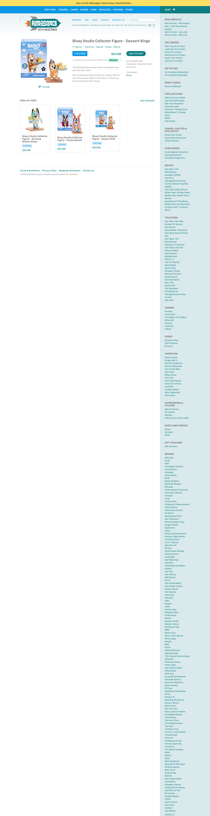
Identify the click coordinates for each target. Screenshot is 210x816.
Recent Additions (173, 86)
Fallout (168, 329)
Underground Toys (173, 741)
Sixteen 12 (170, 697)
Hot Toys (169, 571)
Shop (94, 20)
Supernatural (171, 277)
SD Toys (168, 688)
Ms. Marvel (170, 227)
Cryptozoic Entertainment (177, 504)
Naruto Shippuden (173, 366)
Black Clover (171, 375)
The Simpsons (171, 288)
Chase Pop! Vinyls (173, 135)
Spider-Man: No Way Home (177, 192)
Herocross (170, 805)
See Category (147, 101)
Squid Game (170, 265)
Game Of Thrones (173, 274)
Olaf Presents (171, 343)
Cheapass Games (173, 784)
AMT (167, 463)
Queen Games (171, 685)
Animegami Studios (174, 466)
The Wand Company (174, 749)
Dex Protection (172, 519)
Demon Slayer (171, 357)
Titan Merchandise (174, 723)
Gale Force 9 (170, 545)
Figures (63, 9)
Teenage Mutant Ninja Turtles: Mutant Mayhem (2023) (176, 184)
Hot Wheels (170, 811)
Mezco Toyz (170, 633)
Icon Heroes (170, 574)
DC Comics (170, 412)
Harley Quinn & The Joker (177, 418)
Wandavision (171, 256)
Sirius (167, 694)
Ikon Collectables (173, 583)
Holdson (169, 808)
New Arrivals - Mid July (176, 35)
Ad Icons (169, 432)
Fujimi (168, 799)
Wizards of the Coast (175, 764)
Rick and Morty (172, 280)
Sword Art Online (173, 384)
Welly (167, 752)
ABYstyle (169, 458)
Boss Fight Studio (173, 779)
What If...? (169, 259)
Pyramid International (175, 676)
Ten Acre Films (172, 720)
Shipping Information (70, 170)
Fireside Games (172, 539)
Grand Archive (171, 554)
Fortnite (168, 311)
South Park (170, 285)
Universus (169, 746)
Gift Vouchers (171, 446)
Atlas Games (171, 475)
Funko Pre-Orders (173, 52)
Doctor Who (170, 268)
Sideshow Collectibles (175, 691)
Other (129, 9)
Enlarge (46, 87)
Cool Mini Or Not (172, 790)
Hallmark (169, 563)
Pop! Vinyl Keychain (174, 103)
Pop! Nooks (170, 121)
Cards (74, 9)
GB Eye (168, 548)
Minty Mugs (170, 639)
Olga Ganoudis (171, 653)
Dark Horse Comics (174, 510)
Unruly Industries (173, 744)
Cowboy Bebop (172, 389)
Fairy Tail (169, 378)
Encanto (169, 346)
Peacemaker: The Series (176, 230)
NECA (167, 118)
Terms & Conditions (30, 170)
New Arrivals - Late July (176, 32)
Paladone (169, 659)
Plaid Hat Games (172, 662)
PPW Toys (169, 674)
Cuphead (169, 326)
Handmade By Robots (175, 566)
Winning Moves (172, 761)
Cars (93, 9)
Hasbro (168, 568)
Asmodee (169, 472)
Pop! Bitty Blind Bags (175, 100)
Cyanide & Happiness (175, 158)
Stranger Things (172, 271)
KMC (167, 601)
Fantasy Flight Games (175, 536)
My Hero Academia (174, 363)
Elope (167, 531)
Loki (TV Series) (172, 262)
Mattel (168, 618)
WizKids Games (172, 767)
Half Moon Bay (171, 560)
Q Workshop (170, 773)
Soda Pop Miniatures (174, 700)
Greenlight (170, 557)
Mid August (95, 3)
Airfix (167, 460)
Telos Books (170, 717)
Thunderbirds (171, 291)
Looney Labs (170, 609)
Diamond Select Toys (174, 522)
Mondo (168, 641)
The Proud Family (173, 381)
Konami (168, 603)
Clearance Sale (172, 106)
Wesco (168, 755)
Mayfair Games (172, 624)
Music (168, 429)
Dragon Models (172, 796)
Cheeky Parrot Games (175, 787)
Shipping (76, 20)
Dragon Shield (171, 525)
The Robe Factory (173, 679)
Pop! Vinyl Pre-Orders (175, 46)
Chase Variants (172, 141)
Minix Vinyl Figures (174, 636)
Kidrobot (169, 598)
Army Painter (171, 469)
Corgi (167, 498)
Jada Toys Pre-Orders (175, 49)
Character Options (173, 493)
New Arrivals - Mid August (177, 23)
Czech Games (171, 507)
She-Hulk (169, 300)
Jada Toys (169, 595)
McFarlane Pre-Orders (175, 55)
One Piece (169, 372)
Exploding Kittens (173, 155)
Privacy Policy (49, 170)
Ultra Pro (169, 738)
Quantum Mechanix (174, 682)
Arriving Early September (177, 72)
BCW (167, 478)
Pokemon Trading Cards (176, 109)
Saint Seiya (170, 395)
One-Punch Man (172, 369)
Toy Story (169, 178)
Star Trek (169, 282)
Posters (118, 9)
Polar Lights (170, 665)
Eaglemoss (170, 528)
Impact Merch (171, 589)
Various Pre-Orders (174, 61)
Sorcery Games (172, 703)
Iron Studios (170, 592)
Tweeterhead (171, 735)
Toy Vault (169, 726)
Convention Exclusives (175, 138)
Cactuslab (72, 174)
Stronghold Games (173, 714)
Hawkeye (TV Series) (174, 245)
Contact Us (118, 20)
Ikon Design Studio (173, 586)
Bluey (129, 75)
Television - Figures (94, 47)
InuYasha (169, 386)
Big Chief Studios (173, 484)
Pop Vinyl (50, 9)
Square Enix (170, 706)
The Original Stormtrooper (177, 656)
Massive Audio (172, 621)
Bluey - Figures (113, 47)
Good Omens (171, 253)
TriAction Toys (172, 729)
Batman (168, 415)
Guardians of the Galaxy (176, 201)
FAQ (87, 20)
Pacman (168, 323)
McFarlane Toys (172, 627)
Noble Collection (172, 650)
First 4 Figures (172, 542)
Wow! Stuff (170, 770)
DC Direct (169, 513)
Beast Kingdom (172, 481)
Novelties (105, 9)
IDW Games (170, 577)
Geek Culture (171, 802)
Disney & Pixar (172, 340)
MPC (167, 644)
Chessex (169, 496)
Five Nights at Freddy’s (176, 317)
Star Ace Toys (171, 709)
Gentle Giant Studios (174, 551)
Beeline (168, 776)
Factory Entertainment (175, 533)
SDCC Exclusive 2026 (175, 98)
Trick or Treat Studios (175, 732)
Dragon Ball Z (171, 360)
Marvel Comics (172, 409)
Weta (167, 758)
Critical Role (170, 501)
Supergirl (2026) (173, 175)
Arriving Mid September (176, 75)
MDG (167, 630)
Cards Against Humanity (176, 152)
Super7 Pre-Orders (174, 58)
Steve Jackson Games (175, 711)
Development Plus (173, 516)
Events (105, 20)
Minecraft (169, 320)
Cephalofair (170, 781)
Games (84, 9)
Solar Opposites (172, 392)
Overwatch (170, 314)
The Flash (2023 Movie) (176, 189)
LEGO (167, 435)
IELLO (167, 580)
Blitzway (169, 487)
